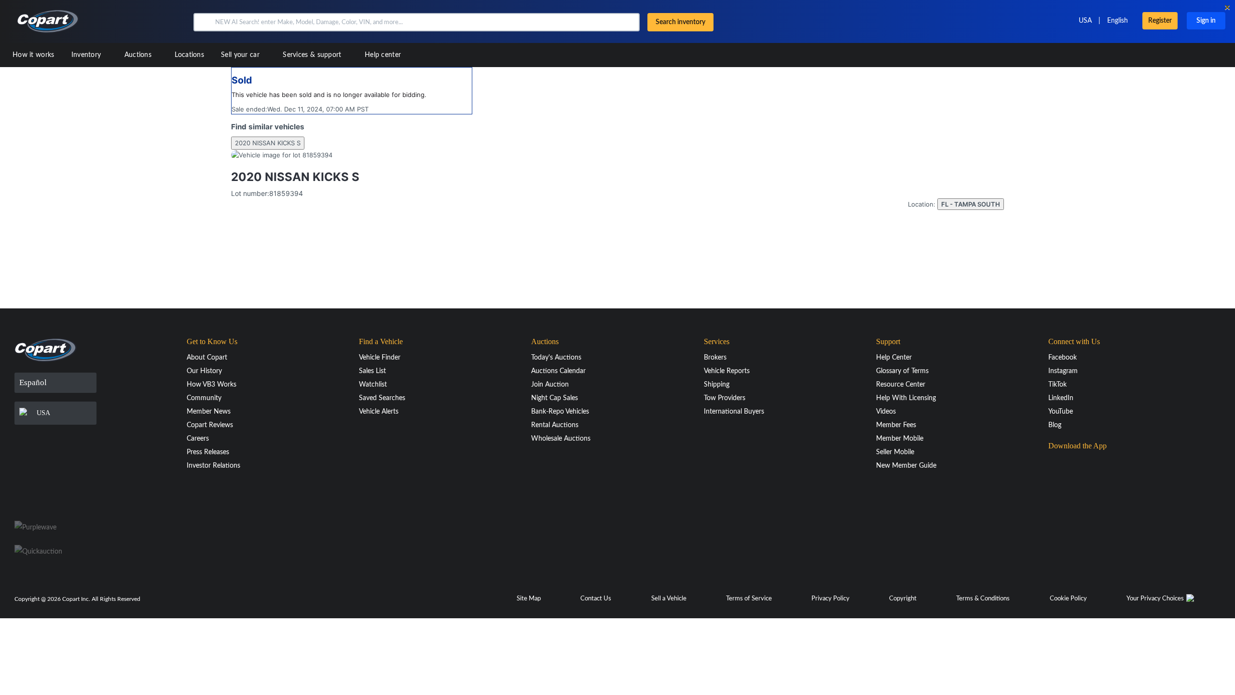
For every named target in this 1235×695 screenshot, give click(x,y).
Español (33, 382)
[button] (203, 22)
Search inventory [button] (680, 22)
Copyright (903, 599)
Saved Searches (382, 398)
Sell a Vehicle (668, 599)
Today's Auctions (556, 357)
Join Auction (550, 384)
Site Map (529, 599)
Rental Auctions (554, 425)
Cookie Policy (1068, 599)
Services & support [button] (313, 55)
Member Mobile (899, 438)
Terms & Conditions (983, 599)
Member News (209, 411)
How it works (34, 55)
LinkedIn (1060, 398)
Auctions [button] (139, 55)
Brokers (715, 357)
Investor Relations (213, 465)
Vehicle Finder (379, 357)
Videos (886, 411)
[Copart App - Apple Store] (1072, 464)
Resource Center (900, 384)
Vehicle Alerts (378, 411)
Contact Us (595, 599)
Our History (204, 371)
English (1117, 20)
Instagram (1063, 371)
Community (204, 398)
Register (1160, 20)
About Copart (207, 357)
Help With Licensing (906, 398)
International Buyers (734, 411)
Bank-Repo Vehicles (560, 411)
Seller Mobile (895, 452)
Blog (1054, 425)
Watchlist (373, 384)
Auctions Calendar (558, 371)
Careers (198, 438)
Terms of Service (749, 599)
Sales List (372, 371)
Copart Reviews (210, 425)
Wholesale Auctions (560, 438)
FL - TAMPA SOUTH (970, 204)
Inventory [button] (87, 55)
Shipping (716, 384)
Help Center (894, 357)
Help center (383, 55)
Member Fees (896, 425)
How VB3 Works (211, 384)
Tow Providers (724, 398)
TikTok (1057, 384)
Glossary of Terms (902, 371)
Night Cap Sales (554, 398)
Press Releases (208, 452)
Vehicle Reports (727, 371)
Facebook (1062, 357)
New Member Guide (906, 465)
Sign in (1206, 20)
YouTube (1060, 411)
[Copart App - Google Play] (1072, 492)
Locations (189, 55)
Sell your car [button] (241, 55)
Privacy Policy (830, 599)
